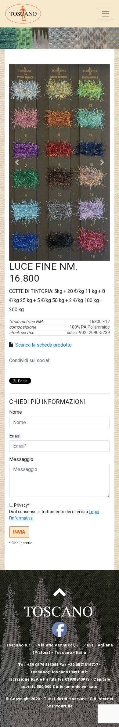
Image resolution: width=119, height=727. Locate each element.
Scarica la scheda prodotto (43, 345)
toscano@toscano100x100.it (59, 672)
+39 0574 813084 (43, 665)
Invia (19, 532)
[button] (16, 162)
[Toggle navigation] (105, 14)
